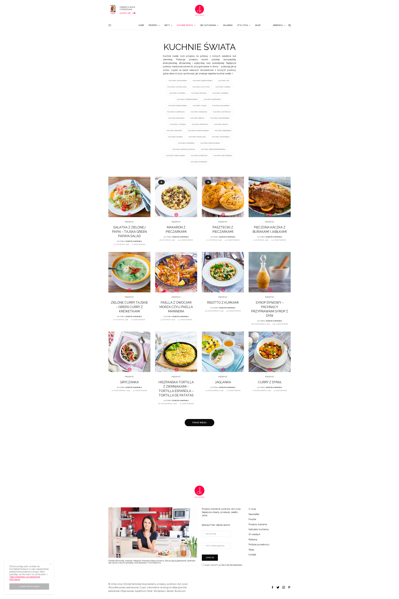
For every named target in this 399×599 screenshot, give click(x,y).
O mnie (252, 509)
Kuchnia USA (223, 80)
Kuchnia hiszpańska (221, 137)
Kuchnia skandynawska (198, 130)
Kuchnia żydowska (199, 162)
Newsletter (254, 514)
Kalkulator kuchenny (259, 529)
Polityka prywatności (259, 544)
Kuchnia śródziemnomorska (213, 149)
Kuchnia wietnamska (222, 155)
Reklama (253, 539)
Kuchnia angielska (199, 112)
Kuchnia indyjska (199, 93)
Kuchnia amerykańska (203, 80)
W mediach (254, 534)
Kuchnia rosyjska (174, 130)
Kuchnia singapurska (177, 105)
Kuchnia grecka (197, 118)
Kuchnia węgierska (223, 130)
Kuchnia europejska (176, 112)
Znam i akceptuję (223, 565)
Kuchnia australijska (177, 87)
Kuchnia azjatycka (201, 87)
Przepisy (129, 222)
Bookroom (180, 591)
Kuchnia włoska (175, 137)
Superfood (140, 591)
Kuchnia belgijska (176, 118)
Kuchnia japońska (221, 93)
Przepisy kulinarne (258, 524)
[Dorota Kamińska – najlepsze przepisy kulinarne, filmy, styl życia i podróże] (199, 10)
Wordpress (159, 591)
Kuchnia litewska (178, 124)
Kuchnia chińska (223, 87)
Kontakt (252, 554)
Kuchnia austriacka (222, 112)
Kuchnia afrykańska (178, 80)
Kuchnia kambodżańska (187, 99)
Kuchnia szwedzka (199, 155)
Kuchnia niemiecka (200, 124)
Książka (252, 519)
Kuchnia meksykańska (210, 143)
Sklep (251, 549)
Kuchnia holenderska (220, 118)
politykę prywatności (231, 565)
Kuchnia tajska (200, 105)
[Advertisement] (93, 456)
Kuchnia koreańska (212, 99)
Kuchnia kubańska (186, 143)
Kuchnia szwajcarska (175, 155)
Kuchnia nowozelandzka (184, 149)
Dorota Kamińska (134, 241)
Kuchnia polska (221, 124)
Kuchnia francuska (197, 137)
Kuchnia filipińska (177, 93)
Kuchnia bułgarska (221, 105)
